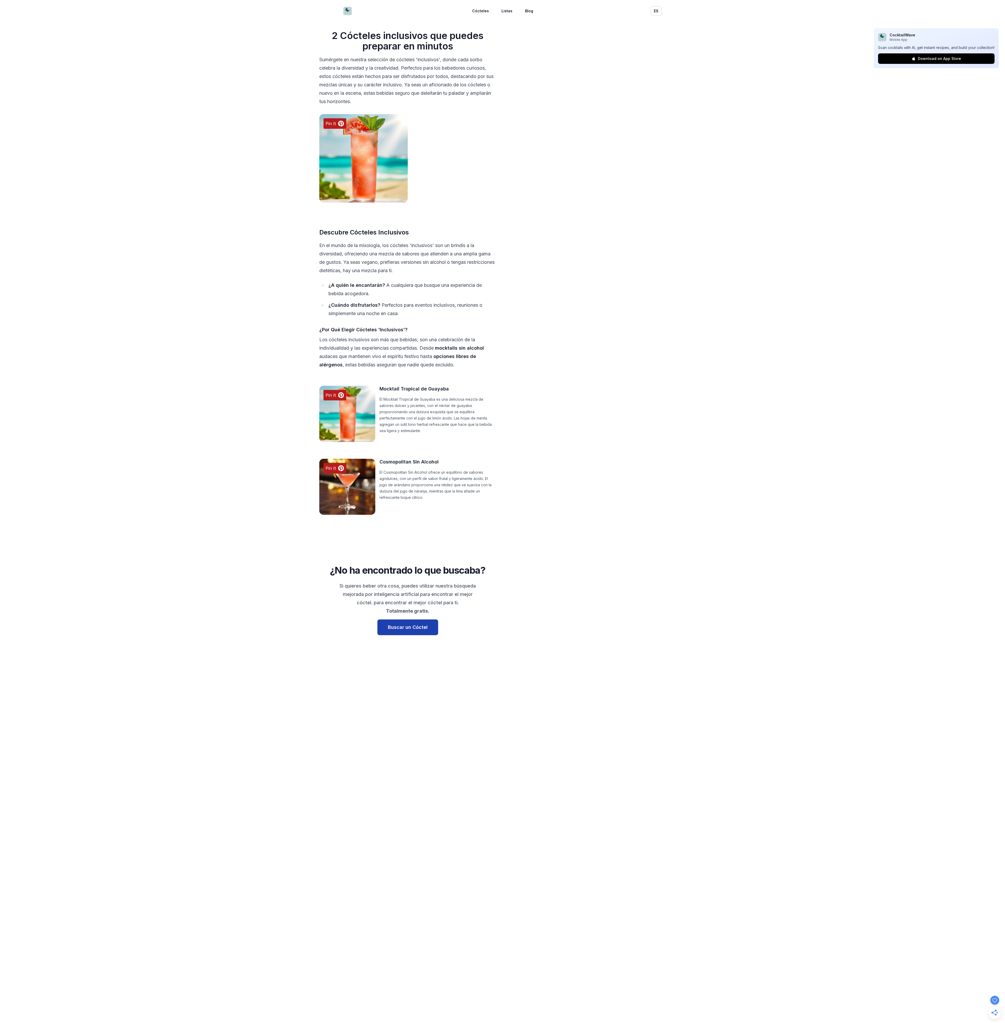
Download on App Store (939, 58)
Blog (529, 11)
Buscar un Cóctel (408, 627)
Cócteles (480, 11)
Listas (506, 11)
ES (656, 11)
